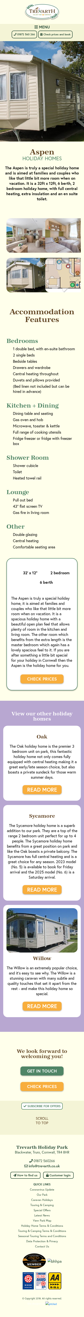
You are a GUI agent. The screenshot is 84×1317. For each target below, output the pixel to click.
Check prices (42, 679)
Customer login (60, 1175)
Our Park (42, 1195)
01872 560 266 (25, 34)
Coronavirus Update (42, 1189)
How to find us (26, 1175)
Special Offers (42, 1210)
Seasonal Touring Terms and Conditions (42, 1236)
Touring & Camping (42, 1205)
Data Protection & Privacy (42, 1241)
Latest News (42, 1215)
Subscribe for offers (43, 1106)
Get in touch (42, 1071)
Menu (44, 27)
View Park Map (42, 1220)
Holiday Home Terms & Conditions (42, 1226)
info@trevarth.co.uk (44, 1166)
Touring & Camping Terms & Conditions (42, 1231)
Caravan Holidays (42, 1200)
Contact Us (42, 1246)
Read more (42, 789)
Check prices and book (56, 34)
